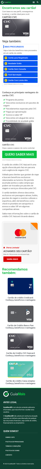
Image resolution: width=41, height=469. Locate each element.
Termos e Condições (13, 446)
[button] (33, 2)
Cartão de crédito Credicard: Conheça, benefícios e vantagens (20, 298)
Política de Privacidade (14, 442)
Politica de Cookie (12, 450)
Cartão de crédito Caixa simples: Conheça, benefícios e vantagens (20, 382)
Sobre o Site (10, 437)
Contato (8, 455)
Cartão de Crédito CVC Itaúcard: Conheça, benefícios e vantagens (20, 354)
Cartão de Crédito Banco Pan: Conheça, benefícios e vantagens (20, 326)
